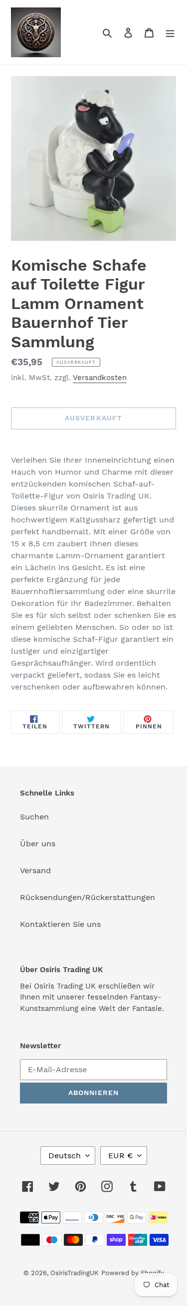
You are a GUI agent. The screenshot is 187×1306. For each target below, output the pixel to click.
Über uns (37, 843)
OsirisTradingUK (74, 1273)
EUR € (120, 1155)
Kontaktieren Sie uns (60, 924)
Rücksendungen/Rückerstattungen (87, 897)
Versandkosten (100, 377)
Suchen (34, 816)
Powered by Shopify (132, 1273)
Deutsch (64, 1155)
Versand (35, 870)
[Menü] (170, 32)
